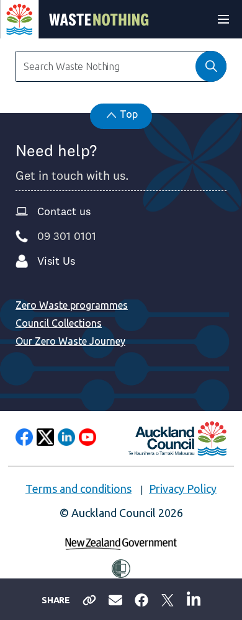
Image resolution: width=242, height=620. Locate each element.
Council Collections (59, 323)
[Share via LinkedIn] (193, 598)
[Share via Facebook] (141, 598)
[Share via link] (89, 598)
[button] (210, 66)
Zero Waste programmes (72, 305)
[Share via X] (167, 598)
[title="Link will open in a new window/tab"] (24, 437)
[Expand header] (223, 19)
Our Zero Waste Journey (70, 341)
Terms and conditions (78, 488)
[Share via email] (115, 598)
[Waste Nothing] (75, 19)
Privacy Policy (183, 488)
